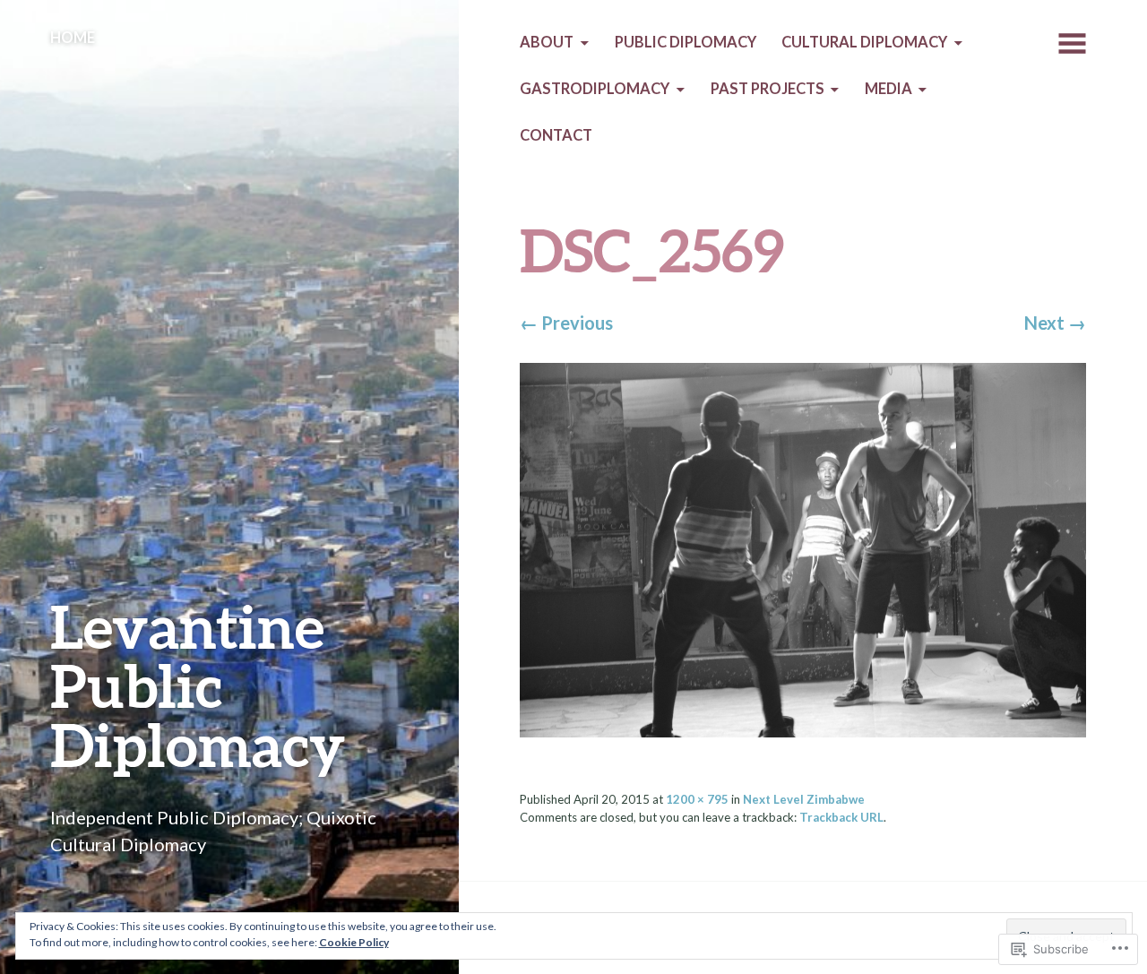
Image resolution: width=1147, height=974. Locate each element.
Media (888, 89)
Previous (566, 322)
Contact (556, 135)
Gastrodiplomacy (594, 89)
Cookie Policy (354, 942)
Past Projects (767, 89)
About (547, 42)
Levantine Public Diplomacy (197, 685)
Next (1055, 322)
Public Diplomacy (685, 42)
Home (72, 38)
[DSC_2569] (802, 547)
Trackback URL (841, 817)
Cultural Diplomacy (864, 42)
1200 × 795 (697, 799)
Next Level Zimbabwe (804, 799)
